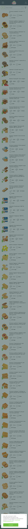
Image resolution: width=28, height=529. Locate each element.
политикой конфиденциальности (11, 520)
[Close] (25, 515)
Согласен (11, 525)
